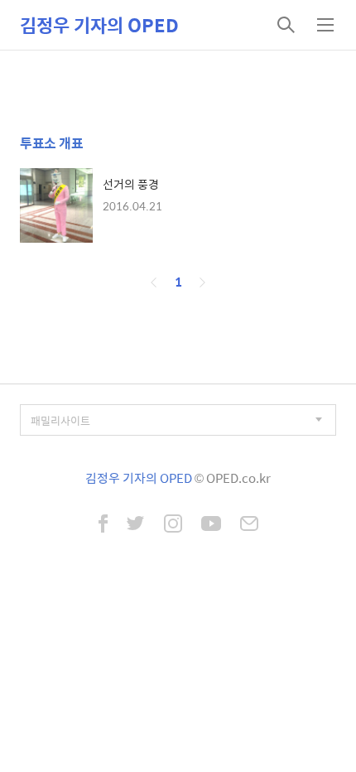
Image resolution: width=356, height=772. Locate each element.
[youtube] (211, 525)
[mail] (249, 525)
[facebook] (103, 525)
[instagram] (173, 525)
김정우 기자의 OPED (99, 25)
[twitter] (136, 525)
